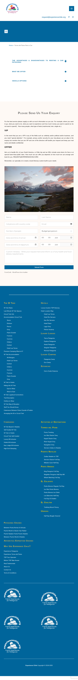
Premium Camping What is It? (13, 351)
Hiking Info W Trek (10, 385)
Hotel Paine (48, 323)
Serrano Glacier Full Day (52, 459)
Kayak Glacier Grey (50, 438)
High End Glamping (10, 448)
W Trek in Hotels (9, 382)
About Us (7, 566)
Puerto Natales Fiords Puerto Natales (16, 534)
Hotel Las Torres (12, 348)
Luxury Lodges (48, 333)
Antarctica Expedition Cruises (18, 541)
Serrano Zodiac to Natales (52, 448)
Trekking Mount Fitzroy (51, 507)
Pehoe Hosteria (49, 329)
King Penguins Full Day (51, 471)
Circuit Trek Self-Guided (11, 436)
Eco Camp (47, 362)
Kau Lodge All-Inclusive (11, 445)
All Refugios (11, 357)
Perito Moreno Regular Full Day (54, 486)
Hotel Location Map (47, 311)
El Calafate (47, 481)
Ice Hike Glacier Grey (51, 435)
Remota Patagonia (50, 350)
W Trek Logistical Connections (13, 395)
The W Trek (9, 303)
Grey (8, 329)
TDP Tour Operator (10, 557)
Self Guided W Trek (10, 430)
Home (11, 45)
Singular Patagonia (50, 347)
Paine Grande (12, 332)
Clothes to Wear (9, 401)
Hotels (44, 303)
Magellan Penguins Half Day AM (54, 474)
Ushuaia (44, 511)
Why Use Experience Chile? (17, 546)
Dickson (9, 323)
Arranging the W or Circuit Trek (14, 413)
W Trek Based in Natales (12, 427)
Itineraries (9, 422)
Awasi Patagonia (49, 344)
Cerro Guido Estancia (51, 371)
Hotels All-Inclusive (10, 442)
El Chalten (46, 502)
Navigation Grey (50, 445)
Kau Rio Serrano (49, 320)
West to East (11, 391)
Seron (9, 320)
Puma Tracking (49, 432)
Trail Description (9, 398)
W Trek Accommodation (11, 354)
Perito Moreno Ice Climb (52, 492)
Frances (10, 336)
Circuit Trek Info (9, 314)
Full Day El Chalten (50, 498)
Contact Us (7, 570)
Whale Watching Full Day (52, 477)
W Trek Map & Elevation (11, 404)
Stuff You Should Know (11, 407)
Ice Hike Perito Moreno (51, 489)
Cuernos (10, 339)
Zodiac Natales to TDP (51, 456)
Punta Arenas (47, 466)
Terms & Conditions (10, 573)
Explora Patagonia (50, 341)
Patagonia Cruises (13, 523)
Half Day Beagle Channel (52, 516)
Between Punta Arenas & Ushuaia (14, 527)
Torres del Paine (49, 427)
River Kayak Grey (50, 441)
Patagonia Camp (49, 359)
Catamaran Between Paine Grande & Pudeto (18, 410)
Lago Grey (47, 326)
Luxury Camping (48, 354)
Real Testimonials (9, 563)
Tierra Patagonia (49, 338)
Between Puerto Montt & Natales (14, 537)
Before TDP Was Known (11, 560)
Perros (9, 326)
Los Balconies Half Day (51, 495)
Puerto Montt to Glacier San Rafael (15, 531)
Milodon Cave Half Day (51, 462)
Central (9, 363)
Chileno (9, 367)
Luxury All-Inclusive (10, 439)
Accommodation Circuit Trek (13, 317)
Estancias (45, 366)
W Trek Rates (8, 308)
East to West (11, 388)
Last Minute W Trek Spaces (13, 311)
